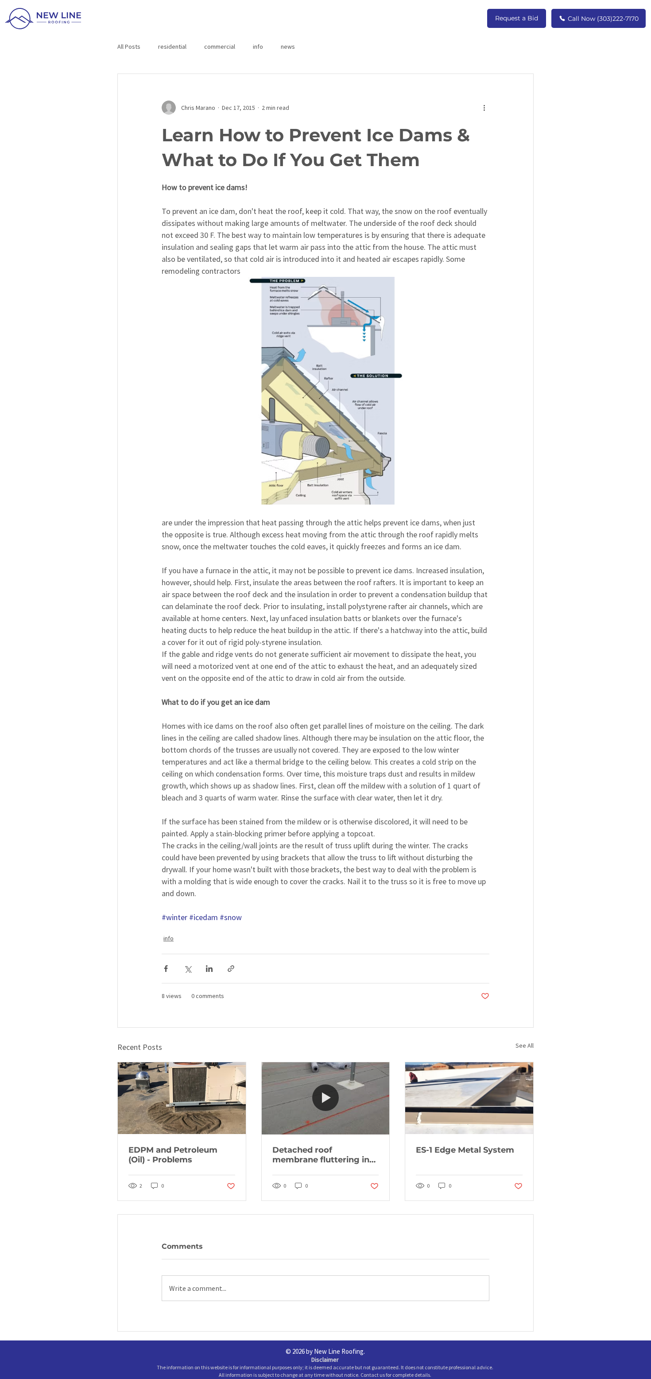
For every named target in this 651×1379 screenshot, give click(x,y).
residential (172, 46)
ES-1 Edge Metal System (465, 1150)
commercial (219, 46)
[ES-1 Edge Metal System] (469, 1098)
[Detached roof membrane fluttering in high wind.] (326, 1098)
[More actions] (484, 107)
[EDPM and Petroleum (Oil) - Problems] (182, 1098)
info (258, 46)
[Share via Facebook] (166, 968)
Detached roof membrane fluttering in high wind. (320, 1155)
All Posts (128, 46)
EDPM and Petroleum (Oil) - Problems (172, 1155)
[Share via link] (231, 968)
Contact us (372, 1374)
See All (524, 1045)
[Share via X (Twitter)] (187, 968)
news (288, 46)
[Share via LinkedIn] (209, 968)
